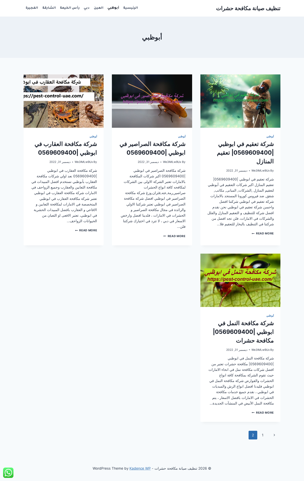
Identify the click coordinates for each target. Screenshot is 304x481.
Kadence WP (140, 468)
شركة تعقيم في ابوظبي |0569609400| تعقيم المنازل (245, 152)
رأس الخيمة (70, 8)
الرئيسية (130, 8)
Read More (263, 233)
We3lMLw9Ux (260, 170)
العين (98, 8)
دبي (87, 8)
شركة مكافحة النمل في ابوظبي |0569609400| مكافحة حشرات (243, 332)
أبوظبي (113, 8)
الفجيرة (32, 8)
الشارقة (49, 8)
